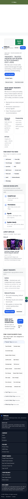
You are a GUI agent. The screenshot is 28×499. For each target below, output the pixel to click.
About (3, 435)
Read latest (19, 311)
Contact (23, 47)
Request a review (10, 311)
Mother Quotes (5, 479)
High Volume (16, 359)
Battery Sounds (8, 368)
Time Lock (8, 173)
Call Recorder (8, 359)
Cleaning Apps (8, 364)
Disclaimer (4, 440)
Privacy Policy (5, 446)
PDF (15, 166)
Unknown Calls (17, 386)
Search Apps (19, 42)
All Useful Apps (8, 386)
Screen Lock (18, 170)
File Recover (16, 364)
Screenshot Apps (9, 350)
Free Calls (17, 159)
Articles (16, 47)
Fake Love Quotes (6, 474)
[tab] (14, 342)
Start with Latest (10, 74)
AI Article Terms (5, 451)
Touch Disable (8, 346)
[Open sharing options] (26, 301)
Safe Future (8, 170)
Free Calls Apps (17, 382)
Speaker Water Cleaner (10, 355)
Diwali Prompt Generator (7, 460)
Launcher (8, 166)
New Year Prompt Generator (8, 463)
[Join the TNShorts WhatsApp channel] (26, 298)
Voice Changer (15, 377)
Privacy (2, 496)
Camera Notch (17, 368)
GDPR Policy (5, 449)
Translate (16, 173)
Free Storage (9, 163)
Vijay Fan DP (5, 468)
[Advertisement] (14, 18)
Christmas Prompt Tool (7, 465)
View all (5, 237)
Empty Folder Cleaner (17, 373)
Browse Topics (9, 78)
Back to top (20, 326)
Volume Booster (16, 177)
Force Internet (8, 382)
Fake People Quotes (6, 477)
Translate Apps (17, 346)
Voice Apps (7, 377)
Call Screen (8, 159)
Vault (7, 177)
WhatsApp (8, 181)
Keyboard (18, 163)
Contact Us (20, 321)
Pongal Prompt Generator (7, 458)
